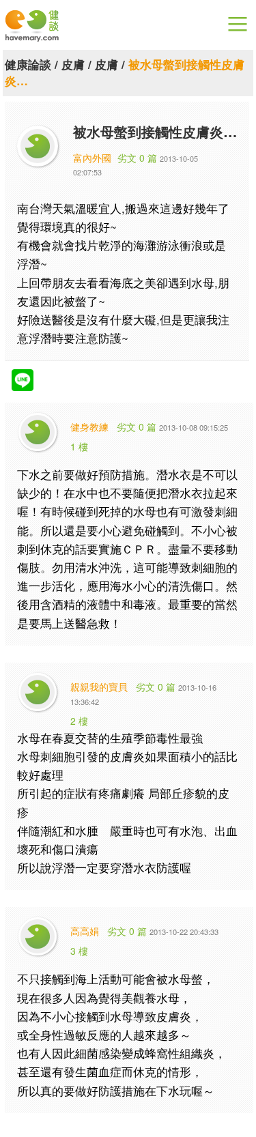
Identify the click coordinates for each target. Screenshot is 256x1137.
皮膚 (73, 64)
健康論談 (28, 64)
